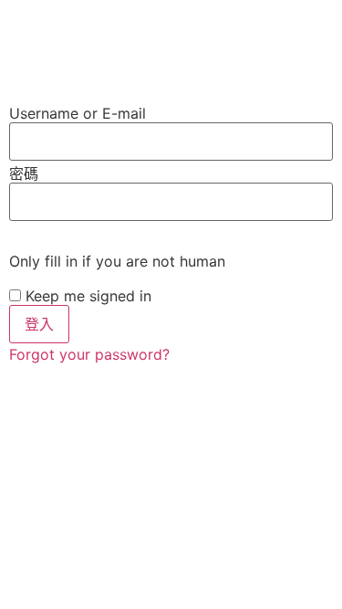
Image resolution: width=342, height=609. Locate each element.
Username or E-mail (77, 113)
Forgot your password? (89, 354)
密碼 (23, 173)
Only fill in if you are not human (117, 261)
